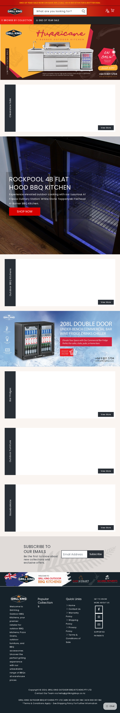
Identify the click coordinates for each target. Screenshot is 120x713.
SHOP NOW (25, 211)
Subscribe (96, 554)
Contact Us (74, 609)
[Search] (83, 11)
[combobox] (60, 11)
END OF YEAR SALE (48, 20)
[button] (112, 11)
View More (106, 127)
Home (71, 605)
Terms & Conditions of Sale (73, 638)
